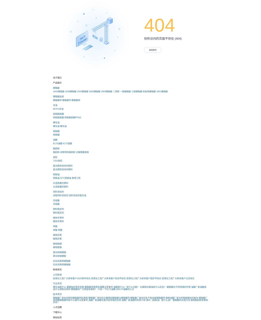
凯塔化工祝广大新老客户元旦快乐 (178, 278)
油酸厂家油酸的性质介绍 (133, 300)
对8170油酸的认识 (125, 289)
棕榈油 (56, 174)
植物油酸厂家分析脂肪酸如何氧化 (182, 298)
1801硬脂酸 (162, 91)
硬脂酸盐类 (58, 96)
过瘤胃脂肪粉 (82, 152)
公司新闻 (57, 275)
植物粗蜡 (57, 244)
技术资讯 (57, 294)
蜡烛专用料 (58, 218)
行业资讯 (57, 283)
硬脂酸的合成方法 (181, 300)
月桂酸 (56, 200)
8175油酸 (67, 143)
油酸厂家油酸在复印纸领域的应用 (104, 300)
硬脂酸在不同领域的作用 (179, 287)
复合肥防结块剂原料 (63, 166)
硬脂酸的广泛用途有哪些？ (84, 289)
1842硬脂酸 (58, 91)
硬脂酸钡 (76, 100)
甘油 (55, 105)
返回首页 (153, 50)
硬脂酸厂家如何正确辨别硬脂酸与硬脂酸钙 (109, 298)
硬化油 (56, 122)
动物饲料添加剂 (60, 195)
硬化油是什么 (59, 287)
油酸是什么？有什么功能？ (126, 287)
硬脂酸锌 (57, 100)
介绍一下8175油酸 (107, 289)
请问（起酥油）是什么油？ (159, 300)
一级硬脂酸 (125, 91)
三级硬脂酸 (136, 91)
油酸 (55, 140)
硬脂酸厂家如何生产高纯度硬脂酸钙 (147, 298)
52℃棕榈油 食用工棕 (70, 178)
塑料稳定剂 (58, 209)
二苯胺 (116, 91)
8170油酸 (57, 143)
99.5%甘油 (58, 109)
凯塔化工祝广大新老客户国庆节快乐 (143, 278)
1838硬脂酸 (70, 91)
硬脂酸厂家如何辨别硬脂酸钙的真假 (70, 298)
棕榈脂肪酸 (58, 114)
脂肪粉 (56, 148)
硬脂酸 (56, 88)
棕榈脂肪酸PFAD (72, 117)
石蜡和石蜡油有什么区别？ (153, 287)
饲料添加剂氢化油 (77, 195)
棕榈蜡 (56, 131)
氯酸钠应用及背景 (75, 287)
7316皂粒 (57, 161)
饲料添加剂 (58, 192)
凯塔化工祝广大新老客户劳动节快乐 (108, 278)
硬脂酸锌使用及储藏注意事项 (99, 287)
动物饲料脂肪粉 (67, 152)
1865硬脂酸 (106, 91)
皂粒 (55, 157)
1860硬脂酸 (94, 91)
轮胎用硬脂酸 (149, 91)
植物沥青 (57, 235)
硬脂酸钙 (66, 100)
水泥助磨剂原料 (60, 183)
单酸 (55, 226)
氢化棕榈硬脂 (59, 252)
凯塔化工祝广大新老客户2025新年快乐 (72, 278)
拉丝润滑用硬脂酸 (61, 261)
